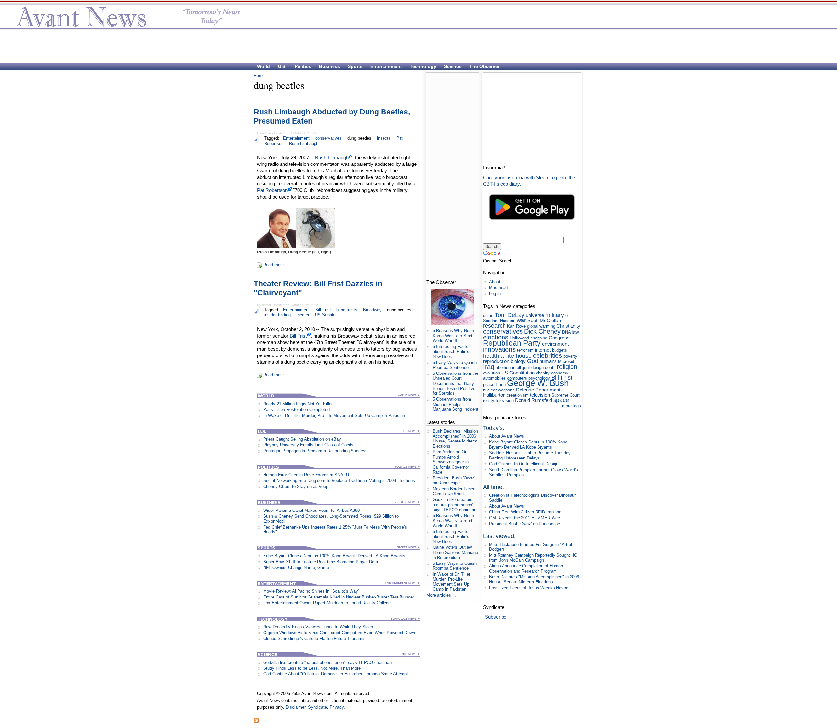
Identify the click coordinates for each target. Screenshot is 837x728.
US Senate (325, 314)
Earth (501, 384)
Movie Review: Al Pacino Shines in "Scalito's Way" (311, 591)
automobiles (494, 378)
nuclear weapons (499, 390)
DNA (566, 332)
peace (488, 384)
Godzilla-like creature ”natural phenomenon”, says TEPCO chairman (327, 662)
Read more (273, 264)
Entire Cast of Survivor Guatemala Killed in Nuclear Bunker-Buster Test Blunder (338, 597)
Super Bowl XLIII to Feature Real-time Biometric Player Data (320, 561)
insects (384, 138)
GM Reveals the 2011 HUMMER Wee (524, 517)
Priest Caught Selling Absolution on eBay (302, 439)
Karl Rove (516, 326)
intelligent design (528, 367)
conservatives (328, 138)
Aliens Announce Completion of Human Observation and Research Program (526, 568)
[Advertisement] (415, 46)
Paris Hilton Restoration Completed (296, 409)
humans (548, 361)
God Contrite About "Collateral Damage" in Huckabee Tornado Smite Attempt (335, 673)
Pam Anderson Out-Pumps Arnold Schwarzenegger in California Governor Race (451, 461)
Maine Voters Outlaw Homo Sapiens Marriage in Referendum (455, 552)
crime (488, 315)
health (491, 356)
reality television (498, 400)
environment (555, 344)
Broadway (372, 309)
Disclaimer (295, 707)
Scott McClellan (544, 320)
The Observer (485, 66)
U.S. (282, 66)
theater (302, 314)
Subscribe (495, 617)
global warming (541, 326)
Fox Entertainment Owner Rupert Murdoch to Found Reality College (327, 602)
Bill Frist (323, 309)
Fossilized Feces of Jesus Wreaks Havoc (528, 587)
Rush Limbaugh (303, 143)
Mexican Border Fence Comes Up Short (454, 491)
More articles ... (441, 595)
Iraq (488, 366)
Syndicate (317, 707)
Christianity (568, 326)
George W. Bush (538, 383)
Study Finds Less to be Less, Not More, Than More (312, 668)
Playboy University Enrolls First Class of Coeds (308, 444)
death (550, 367)
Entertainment (386, 66)
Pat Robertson (272, 190)
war (521, 320)
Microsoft (567, 361)
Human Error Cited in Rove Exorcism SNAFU (306, 474)
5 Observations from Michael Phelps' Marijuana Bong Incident (455, 404)
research (494, 325)
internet (543, 350)
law (575, 332)
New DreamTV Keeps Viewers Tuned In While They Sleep (318, 626)
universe (535, 315)
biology (518, 361)
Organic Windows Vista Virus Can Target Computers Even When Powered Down (339, 632)
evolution (491, 373)
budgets (559, 350)
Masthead (498, 287)
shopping (538, 338)
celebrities (547, 355)
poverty (570, 356)
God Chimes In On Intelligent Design (523, 463)
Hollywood (519, 338)
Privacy (337, 707)
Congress (559, 337)
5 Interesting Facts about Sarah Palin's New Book (451, 351)
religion (567, 366)
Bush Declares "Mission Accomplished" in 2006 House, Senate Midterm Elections (455, 439)
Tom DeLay (509, 315)
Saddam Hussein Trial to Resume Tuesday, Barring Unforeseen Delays (530, 455)
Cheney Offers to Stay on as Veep (295, 486)
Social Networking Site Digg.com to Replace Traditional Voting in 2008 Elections (339, 480)
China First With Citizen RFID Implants (526, 512)
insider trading (277, 314)
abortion (503, 367)
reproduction (496, 361)
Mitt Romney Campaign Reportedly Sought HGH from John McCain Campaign (534, 558)
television (540, 395)
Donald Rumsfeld (533, 400)
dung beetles (359, 138)
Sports (355, 66)
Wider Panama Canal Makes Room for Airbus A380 (311, 510)
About (494, 281)
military (554, 315)
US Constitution (518, 372)
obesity (543, 373)
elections (495, 337)
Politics (303, 66)
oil (567, 315)
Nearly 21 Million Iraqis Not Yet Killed (298, 403)
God (532, 361)
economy (559, 373)
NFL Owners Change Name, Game (296, 567)
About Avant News (506, 436)
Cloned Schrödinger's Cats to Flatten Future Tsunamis (314, 638)
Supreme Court (565, 395)
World (263, 66)
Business (329, 66)
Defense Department (538, 389)
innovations (499, 349)
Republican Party (512, 343)
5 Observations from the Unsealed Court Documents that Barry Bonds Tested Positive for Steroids (455, 383)
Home (259, 76)
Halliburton (494, 395)
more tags (571, 405)
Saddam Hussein (499, 320)
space (561, 400)
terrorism (525, 350)
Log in (495, 293)
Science (453, 66)
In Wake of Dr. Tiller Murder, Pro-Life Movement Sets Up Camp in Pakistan (334, 415)
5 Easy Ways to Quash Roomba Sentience (455, 365)
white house (516, 356)
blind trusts (346, 309)
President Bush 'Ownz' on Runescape (454, 480)
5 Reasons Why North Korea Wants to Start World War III (453, 335)
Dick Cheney (542, 331)
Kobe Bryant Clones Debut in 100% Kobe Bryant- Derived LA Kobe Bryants (334, 555)
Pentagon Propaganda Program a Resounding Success (315, 450)
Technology (423, 66)
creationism (518, 395)
